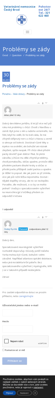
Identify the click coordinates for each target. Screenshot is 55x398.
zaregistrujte (26, 296)
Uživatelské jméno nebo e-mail (20, 305)
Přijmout (9, 393)
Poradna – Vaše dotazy (13, 93)
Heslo (5, 321)
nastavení (38, 387)
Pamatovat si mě (14, 350)
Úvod (5, 55)
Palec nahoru (38, 102)
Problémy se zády (19, 86)
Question (17, 55)
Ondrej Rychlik (10, 229)
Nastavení (24, 393)
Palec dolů (46, 103)
